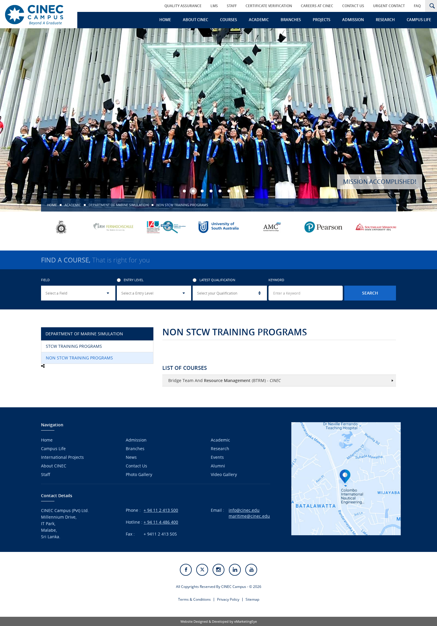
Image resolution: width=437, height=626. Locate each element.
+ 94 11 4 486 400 (161, 522)
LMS (214, 5)
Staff (232, 5)
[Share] (43, 366)
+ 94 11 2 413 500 (161, 510)
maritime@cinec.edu (249, 516)
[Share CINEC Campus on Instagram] (218, 570)
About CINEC (195, 19)
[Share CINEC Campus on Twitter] (202, 570)
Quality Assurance (183, 5)
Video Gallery (224, 474)
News (131, 457)
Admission (353, 19)
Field (45, 280)
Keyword (276, 280)
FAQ (417, 5)
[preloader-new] (36, 14)
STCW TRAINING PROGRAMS (74, 346)
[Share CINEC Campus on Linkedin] (235, 570)
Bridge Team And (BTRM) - (224, 380)
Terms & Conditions (194, 599)
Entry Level (134, 280)
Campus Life (419, 19)
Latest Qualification (217, 280)
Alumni (218, 466)
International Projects (62, 457)
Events (217, 457)
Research (385, 19)
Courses (228, 19)
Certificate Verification (269, 5)
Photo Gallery (139, 474)
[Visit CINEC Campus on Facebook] (186, 570)
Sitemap (252, 599)
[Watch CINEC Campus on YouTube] (251, 570)
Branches (291, 19)
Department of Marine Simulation (119, 205)
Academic (259, 19)
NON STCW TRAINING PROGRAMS (79, 358)
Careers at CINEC (317, 5)
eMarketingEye (245, 621)
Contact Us (353, 5)
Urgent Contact (389, 5)
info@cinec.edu (244, 510)
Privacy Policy (228, 599)
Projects (321, 19)
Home (165, 19)
